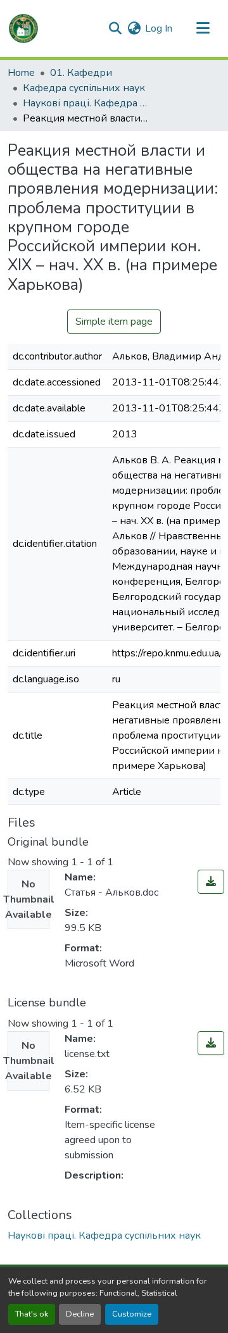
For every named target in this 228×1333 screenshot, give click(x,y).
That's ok (31, 1314)
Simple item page (114, 322)
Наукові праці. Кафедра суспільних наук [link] (86, 103)
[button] (23, 28)
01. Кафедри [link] (81, 73)
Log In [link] (158, 28)
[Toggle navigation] (202, 28)
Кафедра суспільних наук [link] (84, 88)
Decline (80, 1314)
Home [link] (21, 73)
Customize (131, 1314)
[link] (211, 882)
